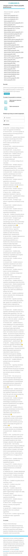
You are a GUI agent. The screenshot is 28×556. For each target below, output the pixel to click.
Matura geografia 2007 (9, 59)
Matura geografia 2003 (9, 76)
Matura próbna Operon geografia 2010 (13, 39)
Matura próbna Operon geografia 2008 (13, 52)
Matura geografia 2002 (9, 80)
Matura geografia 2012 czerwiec (12, 28)
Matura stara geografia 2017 (11, 15)
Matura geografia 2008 (9, 54)
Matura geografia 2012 (9, 30)
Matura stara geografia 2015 (11, 19)
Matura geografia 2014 (9, 21)
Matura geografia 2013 (9, 24)
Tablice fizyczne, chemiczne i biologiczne (15, 101)
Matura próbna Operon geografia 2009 (13, 46)
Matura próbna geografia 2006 (11, 61)
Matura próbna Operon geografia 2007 (13, 57)
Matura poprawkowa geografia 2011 (13, 34)
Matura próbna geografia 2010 (11, 45)
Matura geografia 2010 (9, 43)
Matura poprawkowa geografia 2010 (13, 41)
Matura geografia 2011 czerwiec (12, 35)
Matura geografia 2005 (9, 69)
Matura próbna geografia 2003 (11, 78)
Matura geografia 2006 (9, 63)
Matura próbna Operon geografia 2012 (13, 26)
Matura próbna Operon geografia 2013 (13, 23)
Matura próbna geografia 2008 (11, 56)
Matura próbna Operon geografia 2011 (13, 32)
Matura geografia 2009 (9, 48)
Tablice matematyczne (14, 106)
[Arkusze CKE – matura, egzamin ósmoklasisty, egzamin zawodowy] (14, 2)
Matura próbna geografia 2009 (11, 50)
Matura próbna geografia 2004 (11, 72)
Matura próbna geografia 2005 (11, 67)
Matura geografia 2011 (9, 37)
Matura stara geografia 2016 (11, 17)
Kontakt (7, 93)
